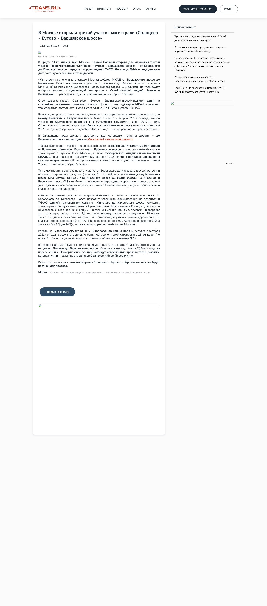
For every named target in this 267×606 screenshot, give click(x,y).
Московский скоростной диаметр (110, 139)
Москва (55, 272)
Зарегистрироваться (197, 9)
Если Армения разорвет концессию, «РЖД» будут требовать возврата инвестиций (200, 90)
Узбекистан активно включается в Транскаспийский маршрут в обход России (199, 79)
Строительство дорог (73, 272)
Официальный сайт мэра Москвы (57, 57)
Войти (228, 9)
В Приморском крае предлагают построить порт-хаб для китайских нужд (200, 49)
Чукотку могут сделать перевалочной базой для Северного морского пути (200, 38)
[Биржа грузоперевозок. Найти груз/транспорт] (45, 9)
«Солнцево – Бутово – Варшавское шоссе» (128, 272)
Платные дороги (95, 272)
